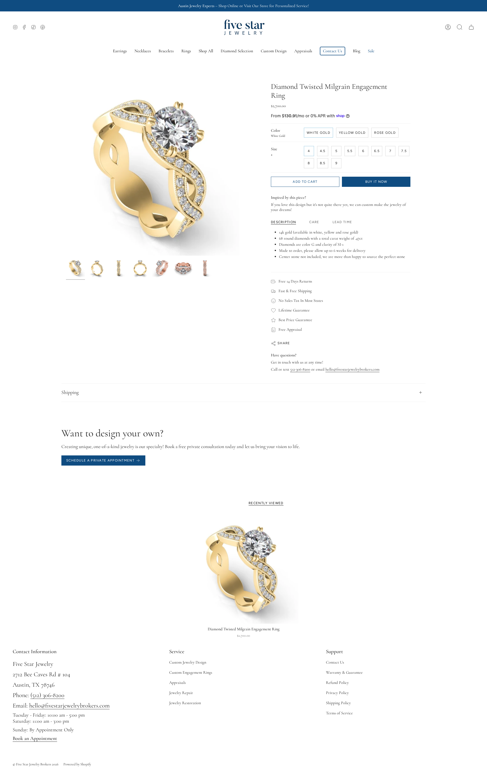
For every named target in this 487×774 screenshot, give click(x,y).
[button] (459, 27)
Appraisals (177, 682)
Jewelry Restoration (185, 702)
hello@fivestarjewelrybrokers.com (352, 369)
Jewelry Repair (181, 692)
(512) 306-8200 (47, 695)
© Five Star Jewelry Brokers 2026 (36, 764)
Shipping (70, 392)
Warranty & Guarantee (344, 672)
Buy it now (376, 182)
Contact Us (335, 662)
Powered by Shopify (77, 764)
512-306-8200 (300, 369)
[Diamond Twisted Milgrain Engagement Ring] (243, 569)
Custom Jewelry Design (187, 662)
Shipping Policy (338, 702)
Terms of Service (339, 713)
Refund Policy (337, 682)
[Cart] (471, 27)
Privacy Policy (337, 692)
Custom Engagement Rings (190, 672)
